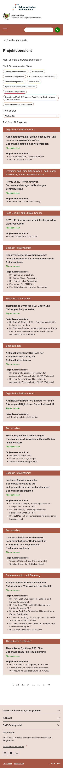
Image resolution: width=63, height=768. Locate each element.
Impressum (19, 763)
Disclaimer (7, 763)
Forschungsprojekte (16, 40)
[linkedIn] (17, 753)
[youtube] (11, 753)
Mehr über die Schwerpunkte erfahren (22, 60)
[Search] (57, 30)
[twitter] (5, 753)
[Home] (31, 16)
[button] (5, 29)
